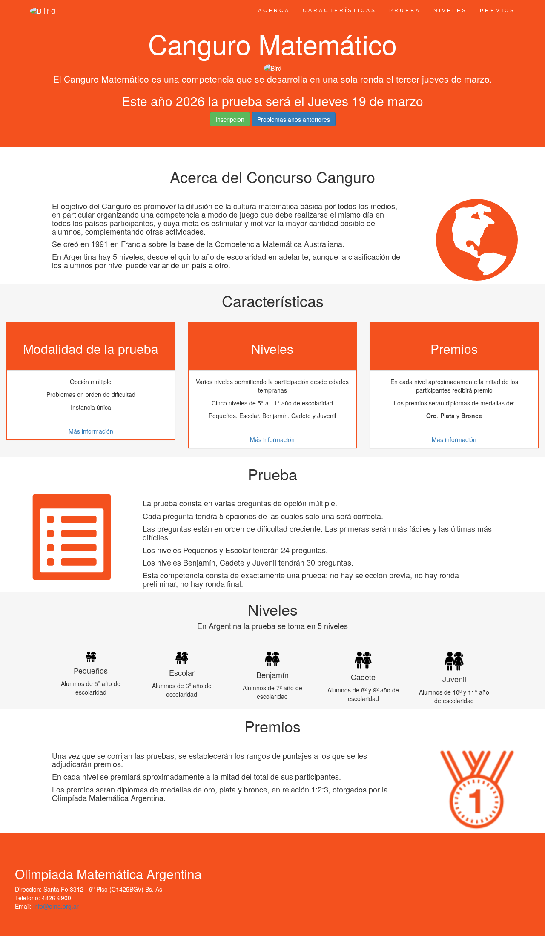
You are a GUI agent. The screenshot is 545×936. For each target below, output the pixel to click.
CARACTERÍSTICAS (339, 11)
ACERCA (274, 11)
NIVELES (450, 11)
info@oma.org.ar (56, 906)
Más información (91, 431)
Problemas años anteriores (293, 119)
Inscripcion (229, 119)
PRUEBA (405, 11)
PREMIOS (497, 11)
